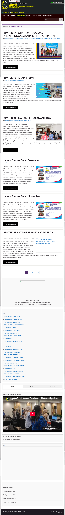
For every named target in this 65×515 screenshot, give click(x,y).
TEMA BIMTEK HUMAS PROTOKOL (14, 341)
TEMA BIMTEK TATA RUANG (12, 355)
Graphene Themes (13, 513)
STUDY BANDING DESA (11, 379)
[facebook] (54, 511)
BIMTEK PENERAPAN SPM (18, 77)
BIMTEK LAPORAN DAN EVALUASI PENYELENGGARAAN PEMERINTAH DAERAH (29, 34)
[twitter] (56, 511)
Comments (52, 386)
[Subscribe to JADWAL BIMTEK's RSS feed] (51, 511)
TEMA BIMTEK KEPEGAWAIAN (13, 319)
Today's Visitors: (8, 495)
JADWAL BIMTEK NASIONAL (24, 235)
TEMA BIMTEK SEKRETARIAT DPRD (14, 325)
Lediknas (7, 38)
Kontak (13, 15)
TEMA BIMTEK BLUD (10, 346)
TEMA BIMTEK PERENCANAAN (13, 335)
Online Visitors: (7, 487)
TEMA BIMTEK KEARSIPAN (11, 333)
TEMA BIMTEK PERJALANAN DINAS (14, 360)
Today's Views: (7, 491)
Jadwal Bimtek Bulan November (21, 196)
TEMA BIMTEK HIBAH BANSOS (13, 349)
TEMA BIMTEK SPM (9, 368)
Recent (13, 386)
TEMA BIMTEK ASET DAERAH (12, 322)
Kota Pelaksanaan (48, 15)
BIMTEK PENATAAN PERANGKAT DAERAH (28, 232)
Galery (28, 15)
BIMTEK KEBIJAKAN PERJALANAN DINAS (27, 117)
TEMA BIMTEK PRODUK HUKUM (13, 357)
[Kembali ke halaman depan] (32, 7)
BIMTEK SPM (13, 80)
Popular (32, 386)
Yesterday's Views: (8, 498)
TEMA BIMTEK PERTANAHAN (12, 352)
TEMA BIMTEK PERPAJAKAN (12, 330)
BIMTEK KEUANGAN (15, 38)
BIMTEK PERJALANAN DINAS (16, 120)
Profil (8, 15)
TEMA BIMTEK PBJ (9, 338)
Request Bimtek (37, 15)
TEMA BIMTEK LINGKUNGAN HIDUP (14, 376)
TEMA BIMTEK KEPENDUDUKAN (13, 371)
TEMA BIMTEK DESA (10, 327)
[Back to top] (61, 511)
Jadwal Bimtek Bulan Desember (21, 160)
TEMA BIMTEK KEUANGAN (12, 316)
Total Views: (7, 502)
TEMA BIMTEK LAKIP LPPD (11, 344)
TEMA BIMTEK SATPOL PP (11, 363)
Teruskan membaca (11, 67)
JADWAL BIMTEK (20, 80)
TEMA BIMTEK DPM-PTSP (11, 374)
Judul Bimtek (20, 15)
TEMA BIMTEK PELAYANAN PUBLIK (14, 365)
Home (3, 15)
